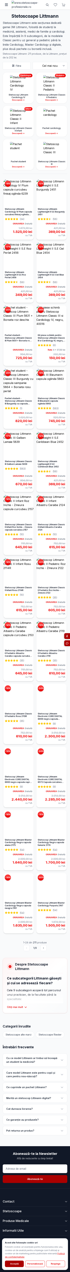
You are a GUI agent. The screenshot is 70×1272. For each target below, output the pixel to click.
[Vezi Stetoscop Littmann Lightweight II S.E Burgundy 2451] (51, 193)
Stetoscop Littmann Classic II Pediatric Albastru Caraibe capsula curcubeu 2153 (18, 654)
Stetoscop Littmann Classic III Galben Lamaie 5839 (18, 462)
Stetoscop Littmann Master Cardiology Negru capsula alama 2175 (18, 842)
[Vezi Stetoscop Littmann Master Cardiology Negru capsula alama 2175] (18, 823)
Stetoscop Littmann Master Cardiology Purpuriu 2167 (51, 904)
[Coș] (63, 5)
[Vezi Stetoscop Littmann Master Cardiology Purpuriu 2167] (51, 886)
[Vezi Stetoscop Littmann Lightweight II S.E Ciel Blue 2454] (51, 256)
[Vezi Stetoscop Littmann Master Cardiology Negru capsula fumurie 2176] (51, 823)
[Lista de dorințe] (55, 5)
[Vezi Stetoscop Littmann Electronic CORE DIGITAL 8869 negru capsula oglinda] (51, 697)
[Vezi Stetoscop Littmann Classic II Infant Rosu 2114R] (18, 571)
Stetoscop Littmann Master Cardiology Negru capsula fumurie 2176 (51, 842)
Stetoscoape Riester (50, 1034)
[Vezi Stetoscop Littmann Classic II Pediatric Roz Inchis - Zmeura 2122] (51, 571)
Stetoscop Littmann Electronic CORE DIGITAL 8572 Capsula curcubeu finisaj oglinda (50, 781)
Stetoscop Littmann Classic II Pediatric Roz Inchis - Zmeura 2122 (51, 590)
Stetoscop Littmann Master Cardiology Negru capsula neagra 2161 (18, 905)
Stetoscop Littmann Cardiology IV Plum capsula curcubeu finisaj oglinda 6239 (18, 213)
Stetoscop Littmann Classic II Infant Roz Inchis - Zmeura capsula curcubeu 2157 (18, 527)
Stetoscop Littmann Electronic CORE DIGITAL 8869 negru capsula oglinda (50, 718)
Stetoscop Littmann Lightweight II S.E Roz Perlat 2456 (15, 275)
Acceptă (14, 1263)
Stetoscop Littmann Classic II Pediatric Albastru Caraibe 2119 (51, 653)
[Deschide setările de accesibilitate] (67, 636)
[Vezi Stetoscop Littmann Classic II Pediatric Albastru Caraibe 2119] (51, 634)
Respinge (55, 1263)
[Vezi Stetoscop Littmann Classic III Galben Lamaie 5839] (18, 445)
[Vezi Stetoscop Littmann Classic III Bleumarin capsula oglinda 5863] (51, 382)
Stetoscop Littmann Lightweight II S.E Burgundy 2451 (51, 212)
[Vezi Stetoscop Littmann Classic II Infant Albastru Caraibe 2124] (51, 508)
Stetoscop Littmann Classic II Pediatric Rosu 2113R (18, 715)
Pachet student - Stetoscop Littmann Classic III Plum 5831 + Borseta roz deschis (18, 339)
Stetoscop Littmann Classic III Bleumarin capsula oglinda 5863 (51, 401)
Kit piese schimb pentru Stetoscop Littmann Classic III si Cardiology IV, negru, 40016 (51, 339)
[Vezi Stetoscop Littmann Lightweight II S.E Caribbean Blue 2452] (51, 445)
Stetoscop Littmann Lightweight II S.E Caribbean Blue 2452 (48, 464)
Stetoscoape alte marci (18, 1034)
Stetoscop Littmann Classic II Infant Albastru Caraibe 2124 (51, 527)
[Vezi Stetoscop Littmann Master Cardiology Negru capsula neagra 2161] (18, 886)
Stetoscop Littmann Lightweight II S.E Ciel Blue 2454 (51, 275)
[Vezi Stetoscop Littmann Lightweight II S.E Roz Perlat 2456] (18, 256)
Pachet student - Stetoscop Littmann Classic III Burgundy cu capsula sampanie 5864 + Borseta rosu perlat (18, 403)
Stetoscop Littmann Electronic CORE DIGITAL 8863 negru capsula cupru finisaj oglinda (18, 781)
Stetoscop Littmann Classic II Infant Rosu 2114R (18, 588)
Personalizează (35, 1263)
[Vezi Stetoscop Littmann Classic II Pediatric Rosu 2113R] (18, 697)
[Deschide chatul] (67, 643)
